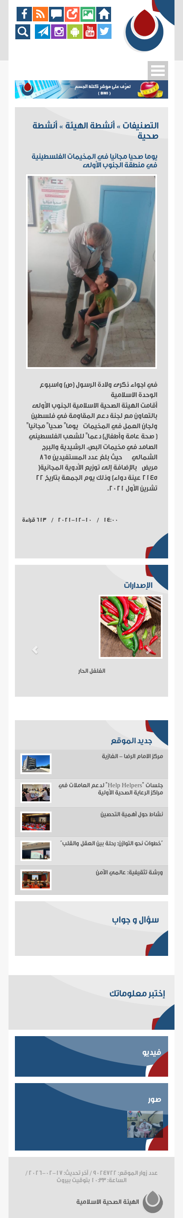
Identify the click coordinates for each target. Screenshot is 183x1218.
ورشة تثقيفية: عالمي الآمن (129, 872)
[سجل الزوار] (56, 19)
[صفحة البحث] (24, 37)
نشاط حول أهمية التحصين (131, 814)
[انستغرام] (59, 37)
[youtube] (90, 37)
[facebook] (24, 19)
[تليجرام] (42, 37)
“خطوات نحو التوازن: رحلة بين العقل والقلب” (111, 843)
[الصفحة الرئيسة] (103, 19)
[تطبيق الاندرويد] (75, 37)
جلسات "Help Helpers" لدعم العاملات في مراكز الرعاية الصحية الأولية (110, 789)
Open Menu (158, 70)
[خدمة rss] (40, 19)
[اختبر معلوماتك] (72, 19)
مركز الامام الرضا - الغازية (132, 756)
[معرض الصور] (87, 19)
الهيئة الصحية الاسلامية (108, 1202)
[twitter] (104, 37)
